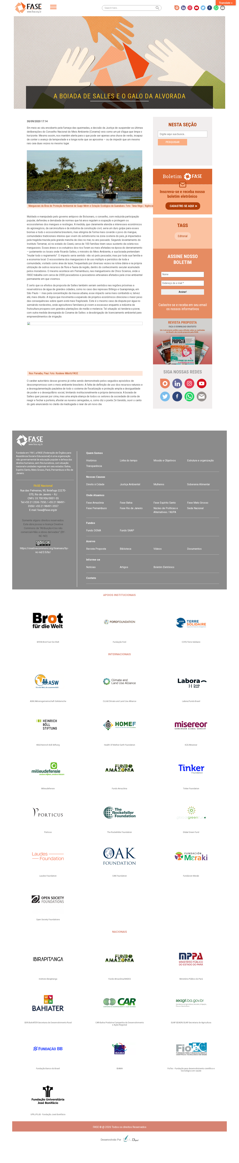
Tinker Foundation (191, 788)
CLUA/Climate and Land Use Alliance (119, 701)
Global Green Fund (191, 832)
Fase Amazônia (95, 502)
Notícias (91, 567)
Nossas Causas (95, 476)
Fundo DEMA (93, 530)
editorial (182, 236)
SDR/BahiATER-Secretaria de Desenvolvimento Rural (48, 1022)
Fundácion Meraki (191, 876)
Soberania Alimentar (198, 484)
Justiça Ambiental (130, 484)
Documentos (194, 548)
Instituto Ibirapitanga (48, 979)
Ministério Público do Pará (191, 979)
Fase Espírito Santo (164, 502)
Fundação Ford (119, 642)
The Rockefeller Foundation (119, 832)
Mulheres (158, 484)
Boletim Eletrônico (163, 567)
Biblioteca (125, 548)
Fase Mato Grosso (197, 502)
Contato (91, 578)
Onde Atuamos (95, 495)
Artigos (124, 567)
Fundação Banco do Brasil (48, 1068)
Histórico (91, 460)
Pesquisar (172, 142)
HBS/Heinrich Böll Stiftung (48, 745)
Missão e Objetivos (164, 460)
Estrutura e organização (200, 460)
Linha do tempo (128, 460)
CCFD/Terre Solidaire (191, 642)
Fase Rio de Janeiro (131, 508)
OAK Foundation (119, 876)
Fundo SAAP (127, 530)
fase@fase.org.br (47, 510)
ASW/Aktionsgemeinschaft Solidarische (48, 701)
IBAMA (120, 1068)
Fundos (90, 523)
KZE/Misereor (191, 745)
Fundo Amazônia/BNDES (119, 979)
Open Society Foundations (48, 919)
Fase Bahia (126, 502)
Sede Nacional (195, 508)
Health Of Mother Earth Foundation (119, 745)
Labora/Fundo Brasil (191, 701)
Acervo (90, 541)
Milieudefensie (48, 788)
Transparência (94, 466)
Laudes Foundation (48, 876)
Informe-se (93, 559)
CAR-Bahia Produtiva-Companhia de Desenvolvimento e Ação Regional (119, 1023)
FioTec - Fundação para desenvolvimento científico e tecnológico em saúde (191, 1069)
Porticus (48, 832)
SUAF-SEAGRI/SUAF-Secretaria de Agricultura (191, 1022)
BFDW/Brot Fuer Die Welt (48, 642)
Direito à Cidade (95, 484)
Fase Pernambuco (96, 508)
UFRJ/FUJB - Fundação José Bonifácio (48, 1114)
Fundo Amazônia (119, 788)
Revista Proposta (96, 548)
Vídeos (157, 548)
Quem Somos (94, 453)
